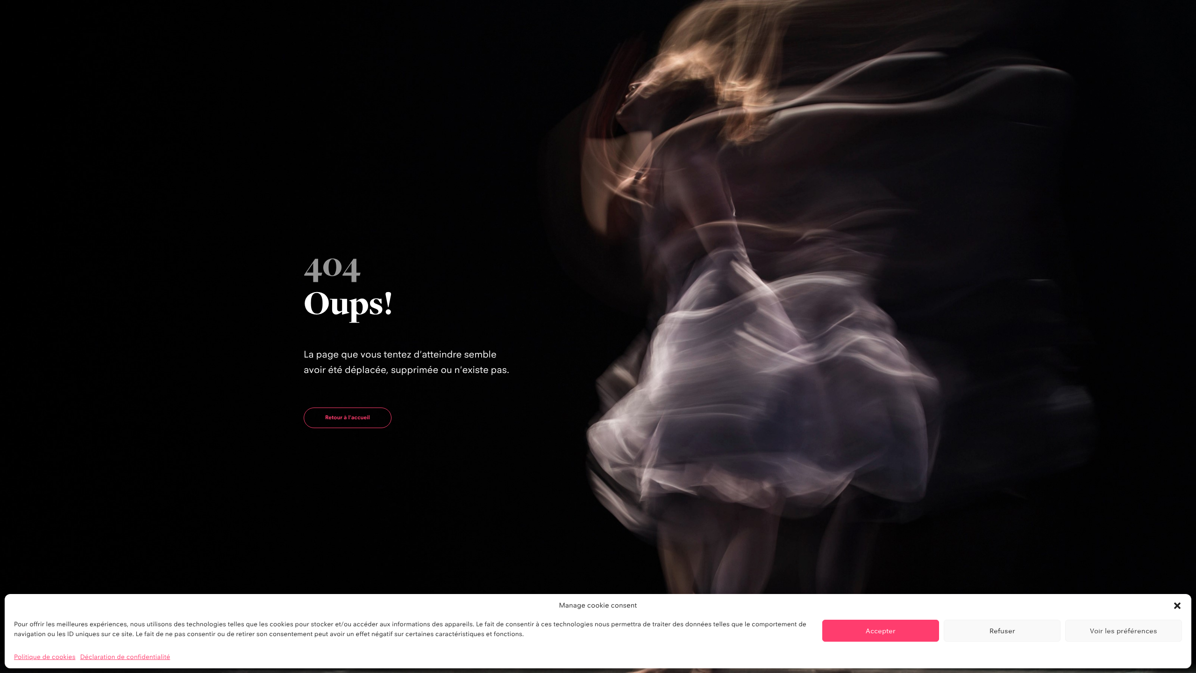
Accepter (881, 631)
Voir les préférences (1123, 631)
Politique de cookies (45, 657)
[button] (1177, 605)
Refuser (1002, 631)
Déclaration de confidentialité (125, 657)
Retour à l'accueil (347, 417)
